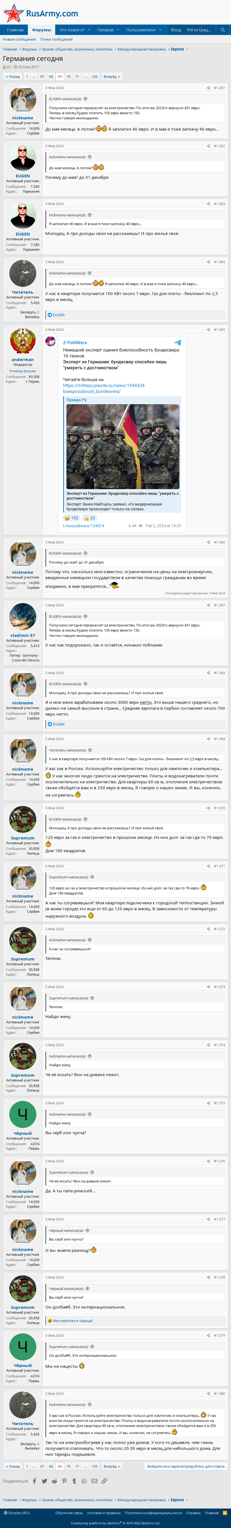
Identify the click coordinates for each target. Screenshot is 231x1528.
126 (94, 76)
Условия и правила (104, 1512)
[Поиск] (222, 30)
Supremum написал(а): (68, 877)
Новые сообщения (19, 39)
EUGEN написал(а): (65, 98)
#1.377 (219, 1219)
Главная (15, 29)
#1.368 (219, 672)
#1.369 (219, 738)
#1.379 (219, 1335)
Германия (31, 191)
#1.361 (219, 87)
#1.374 (219, 1045)
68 (51, 76)
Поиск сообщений (56, 39)
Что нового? (72, 29)
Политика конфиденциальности (153, 1512)
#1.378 (219, 1277)
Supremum (23, 838)
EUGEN (23, 176)
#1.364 (219, 262)
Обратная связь (69, 1512)
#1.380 (219, 1393)
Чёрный (23, 1133)
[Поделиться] (208, 88)
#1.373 (219, 986)
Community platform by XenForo (115, 1523)
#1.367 (219, 605)
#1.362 (219, 146)
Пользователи (141, 29)
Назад (14, 76)
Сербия (33, 133)
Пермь (33, 1148)
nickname (22, 117)
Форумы (41, 29)
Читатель (22, 292)
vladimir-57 (22, 635)
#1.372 (219, 929)
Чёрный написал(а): (66, 1230)
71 (77, 76)
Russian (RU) (19, 1512)
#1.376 (219, 1161)
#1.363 (219, 203)
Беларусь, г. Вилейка (30, 314)
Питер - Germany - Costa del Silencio (24, 658)
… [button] (34, 76)
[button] (89, 30)
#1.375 (219, 1103)
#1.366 (219, 542)
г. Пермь (32, 381)
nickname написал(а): (67, 156)
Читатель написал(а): (67, 750)
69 (60, 76)
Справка (193, 1512)
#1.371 (219, 866)
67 (42, 76)
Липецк (33, 853)
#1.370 (219, 808)
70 (68, 76)
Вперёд (110, 76)
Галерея (105, 29)
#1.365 (219, 329)
